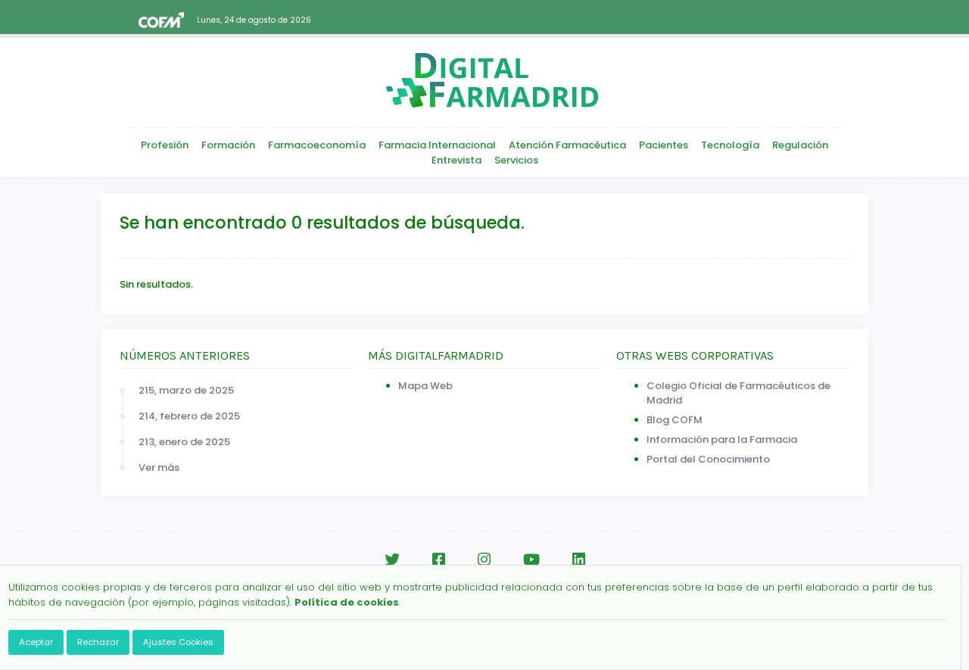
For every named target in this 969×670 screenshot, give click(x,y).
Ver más (159, 467)
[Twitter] (392, 560)
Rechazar (98, 642)
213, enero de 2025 (184, 442)
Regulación (800, 145)
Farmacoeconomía (317, 145)
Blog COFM (675, 420)
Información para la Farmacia (722, 439)
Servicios (516, 160)
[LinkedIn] (578, 560)
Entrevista (456, 160)
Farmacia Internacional (437, 145)
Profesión (165, 145)
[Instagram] (484, 560)
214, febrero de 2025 (189, 416)
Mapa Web (425, 386)
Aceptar (36, 642)
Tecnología (730, 145)
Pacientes (663, 145)
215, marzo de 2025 (186, 390)
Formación (228, 145)
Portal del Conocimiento (708, 459)
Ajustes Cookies (178, 642)
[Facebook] (438, 560)
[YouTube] (531, 560)
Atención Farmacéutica (567, 145)
